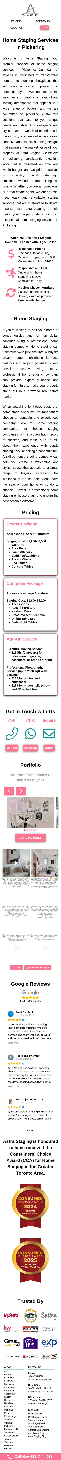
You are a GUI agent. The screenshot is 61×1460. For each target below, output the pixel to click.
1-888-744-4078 (35, 1376)
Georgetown (10, 1393)
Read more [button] (14, 1042)
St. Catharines (11, 1435)
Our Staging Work (36, 1423)
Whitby (7, 1448)
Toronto (7, 1439)
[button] (30, 996)
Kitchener (8, 1406)
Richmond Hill (11, 1429)
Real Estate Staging (37, 1417)
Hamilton (8, 1403)
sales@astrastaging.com (40, 1379)
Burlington (9, 1384)
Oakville (8, 1419)
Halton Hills (9, 1400)
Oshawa (8, 1422)
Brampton (9, 1377)
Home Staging (35, 1413)
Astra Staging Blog (37, 1436)
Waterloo (8, 1445)
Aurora (7, 1374)
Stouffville (8, 1432)
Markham (8, 1409)
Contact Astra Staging (38, 1430)
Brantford (8, 1380)
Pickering (8, 1426)
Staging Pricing (35, 1420)
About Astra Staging (37, 1433)
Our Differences (36, 1426)
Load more (30, 1130)
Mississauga (10, 1416)
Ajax (6, 1371)
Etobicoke (9, 1390)
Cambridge (9, 1387)
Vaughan (8, 1442)
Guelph (7, 1397)
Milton (7, 1413)
